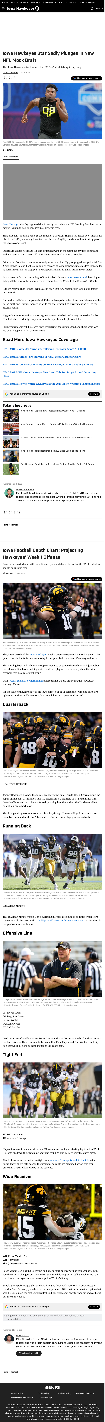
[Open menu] (3, 8)
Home (5, 525)
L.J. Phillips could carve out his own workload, (59, 920)
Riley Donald (8, 573)
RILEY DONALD (22, 1336)
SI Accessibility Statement (22, 1398)
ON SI (13, 3)
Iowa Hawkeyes (11, 157)
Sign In (99, 9)
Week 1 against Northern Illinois (26, 680)
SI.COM (5, 3)
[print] (19, 512)
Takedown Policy (64, 1394)
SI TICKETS (36, 3)
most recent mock (78, 277)
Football (14, 525)
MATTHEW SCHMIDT (25, 490)
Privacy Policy (17, 1394)
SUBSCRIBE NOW (87, 3)
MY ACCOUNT (72, 3)
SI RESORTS (48, 3)
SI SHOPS (59, 3)
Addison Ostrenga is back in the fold (69, 1160)
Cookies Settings (45, 1398)
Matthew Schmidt (10, 73)
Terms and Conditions (84, 1394)
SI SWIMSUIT (23, 3)
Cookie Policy (43, 1394)
